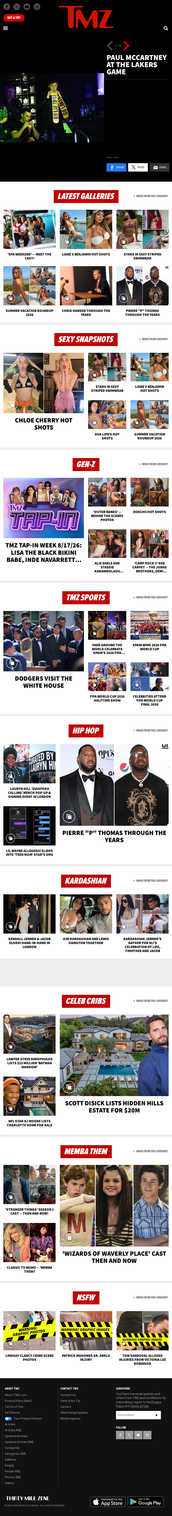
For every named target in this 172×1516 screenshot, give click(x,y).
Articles (10, 1424)
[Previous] (110, 46)
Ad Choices (12, 1412)
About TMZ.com (16, 1395)
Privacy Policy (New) (18, 1401)
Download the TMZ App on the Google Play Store (145, 1501)
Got (14, 18)
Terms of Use (14, 1406)
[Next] (126, 46)
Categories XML (15, 1453)
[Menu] (6, 28)
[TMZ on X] (16, 6)
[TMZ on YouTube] (138, 1435)
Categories (12, 1448)
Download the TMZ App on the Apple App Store (108, 1502)
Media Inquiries (70, 1418)
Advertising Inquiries (74, 1412)
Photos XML (13, 1477)
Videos (9, 1483)
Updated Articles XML (19, 1442)
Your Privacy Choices (27, 1418)
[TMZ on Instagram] (37, 6)
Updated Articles (16, 1436)
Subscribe (156, 1415)
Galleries (10, 1459)
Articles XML (13, 1430)
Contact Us (68, 1395)
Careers (65, 1406)
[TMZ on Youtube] (26, 6)
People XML (13, 1471)
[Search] (166, 28)
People (9, 1465)
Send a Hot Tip (70, 1401)
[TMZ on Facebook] (6, 6)
